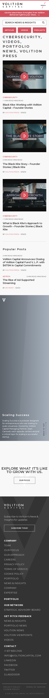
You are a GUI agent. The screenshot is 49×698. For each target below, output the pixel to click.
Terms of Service (16, 569)
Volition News (14, 630)
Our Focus (11, 550)
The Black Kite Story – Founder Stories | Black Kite (21, 166)
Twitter (9, 670)
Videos (9, 640)
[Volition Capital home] (12, 5)
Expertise (10, 592)
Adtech (6, 276)
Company (10, 588)
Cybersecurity (10, 97)
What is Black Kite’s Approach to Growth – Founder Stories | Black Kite (22, 226)
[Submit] (43, 22)
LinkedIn (10, 660)
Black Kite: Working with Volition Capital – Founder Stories (22, 106)
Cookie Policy (14, 574)
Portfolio (11, 578)
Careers (10, 559)
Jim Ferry (9, 288)
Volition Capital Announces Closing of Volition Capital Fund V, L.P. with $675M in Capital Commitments (24, 262)
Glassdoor (12, 674)
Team (7, 545)
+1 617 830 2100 (13, 651)
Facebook (11, 665)
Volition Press (12, 113)
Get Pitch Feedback (18, 616)
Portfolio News (15, 625)
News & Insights (15, 583)
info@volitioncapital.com (22, 655)
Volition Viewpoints (18, 635)
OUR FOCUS (24, 480)
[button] (24, 13)
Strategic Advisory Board (22, 610)
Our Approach (14, 555)
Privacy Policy (14, 564)
